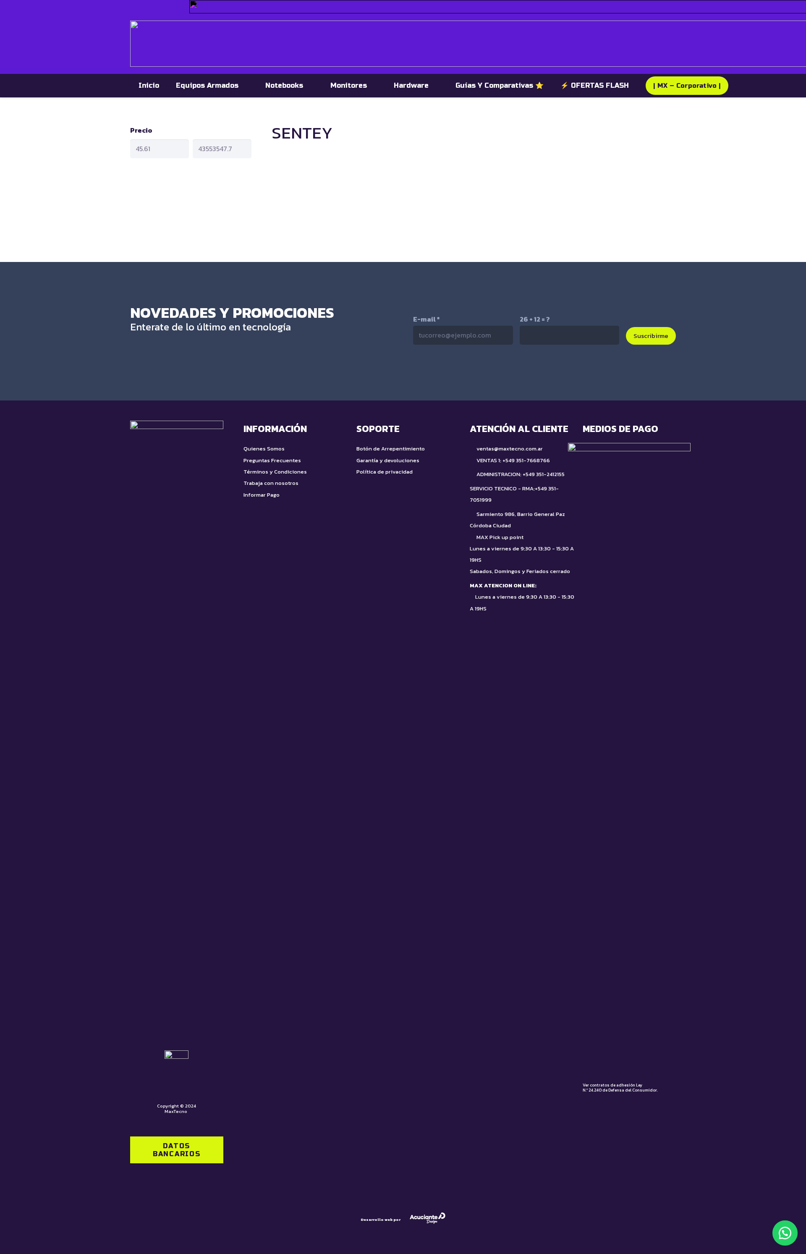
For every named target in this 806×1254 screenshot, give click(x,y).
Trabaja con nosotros (270, 483)
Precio (141, 130)
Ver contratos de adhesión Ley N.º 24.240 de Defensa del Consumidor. (620, 1087)
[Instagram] (474, 373)
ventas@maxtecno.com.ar (509, 449)
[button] (785, 1233)
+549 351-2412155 (544, 474)
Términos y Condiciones (275, 472)
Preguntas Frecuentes (272, 460)
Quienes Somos (264, 449)
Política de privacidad (384, 472)
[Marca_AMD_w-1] (170, 6)
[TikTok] (439, 372)
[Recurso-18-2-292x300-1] (629, 758)
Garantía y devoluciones (387, 460)
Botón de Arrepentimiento (390, 449)
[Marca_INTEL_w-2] (140, 6)
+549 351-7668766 (526, 460)
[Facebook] (510, 372)
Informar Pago (261, 495)
